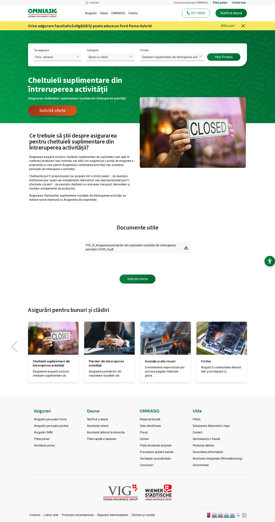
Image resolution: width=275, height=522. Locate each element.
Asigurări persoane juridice (51, 426)
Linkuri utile (51, 515)
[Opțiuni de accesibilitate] (270, 261)
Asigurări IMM (43, 432)
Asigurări (91, 13)
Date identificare (150, 426)
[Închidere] (243, 26)
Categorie (92, 50)
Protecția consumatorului (78, 515)
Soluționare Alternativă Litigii (211, 426)
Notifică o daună (97, 419)
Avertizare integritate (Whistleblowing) (217, 458)
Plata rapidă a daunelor (102, 439)
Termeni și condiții (143, 515)
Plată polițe (220, 2)
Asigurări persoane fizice (50, 419)
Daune (104, 13)
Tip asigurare (41, 50)
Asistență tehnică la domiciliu (106, 432)
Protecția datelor (203, 445)
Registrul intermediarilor (112, 515)
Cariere (133, 13)
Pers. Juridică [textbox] (44, 57)
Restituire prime (44, 445)
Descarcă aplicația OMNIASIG (191, 2)
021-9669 (198, 13)
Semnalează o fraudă (206, 439)
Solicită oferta (52, 110)
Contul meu (239, 2)
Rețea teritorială (150, 419)
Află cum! (228, 26)
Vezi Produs (224, 57)
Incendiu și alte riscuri (160, 361)
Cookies (35, 515)
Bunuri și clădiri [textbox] (98, 57)
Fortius (206, 361)
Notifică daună (231, 13)
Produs (144, 50)
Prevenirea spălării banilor (157, 452)
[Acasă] (44, 13)
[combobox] (57, 57)
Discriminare (201, 465)
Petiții (196, 419)
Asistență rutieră (98, 426)
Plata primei (42, 439)
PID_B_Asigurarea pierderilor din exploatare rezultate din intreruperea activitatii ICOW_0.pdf (131, 247)
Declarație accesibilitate (155, 458)
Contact (197, 432)
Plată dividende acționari (156, 445)
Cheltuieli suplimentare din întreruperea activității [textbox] (173, 57)
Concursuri (146, 465)
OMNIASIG (118, 13)
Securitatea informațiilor (208, 452)
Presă (144, 432)
